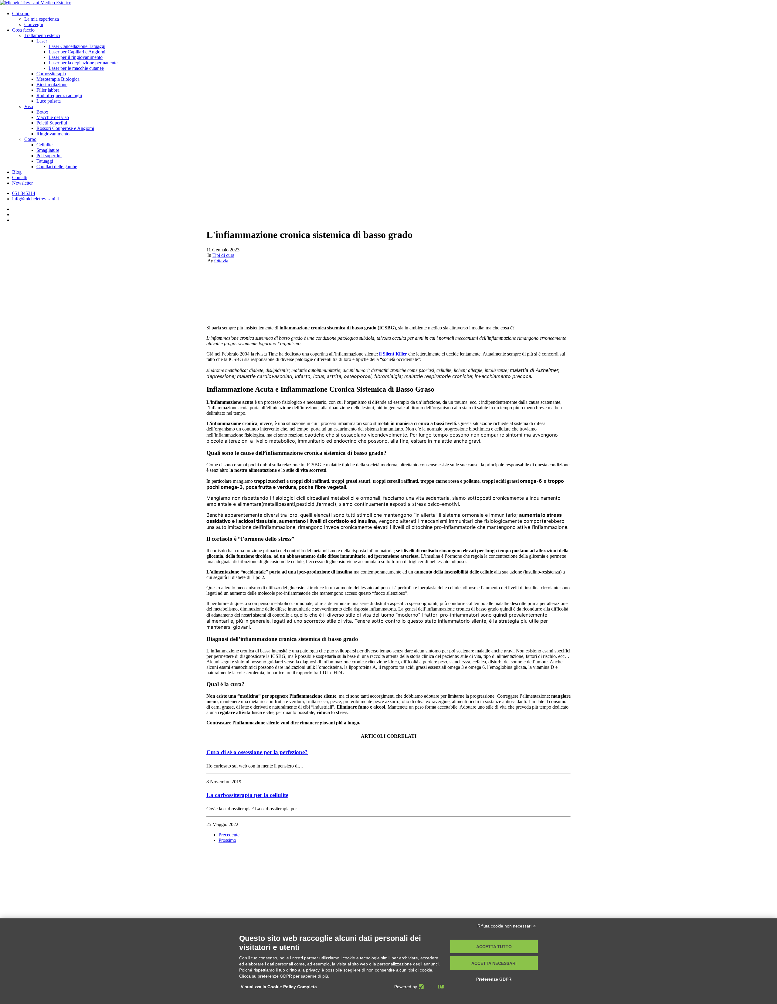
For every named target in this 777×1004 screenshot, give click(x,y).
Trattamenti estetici (42, 35)
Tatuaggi (44, 161)
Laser (41, 40)
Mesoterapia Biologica (58, 79)
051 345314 (223, 899)
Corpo (30, 139)
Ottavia (221, 260)
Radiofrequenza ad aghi (59, 95)
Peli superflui (49, 155)
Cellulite (44, 144)
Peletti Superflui (51, 122)
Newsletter (22, 182)
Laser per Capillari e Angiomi (77, 51)
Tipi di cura (223, 255)
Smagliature (47, 150)
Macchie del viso (52, 117)
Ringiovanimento (53, 133)
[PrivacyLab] (430, 987)
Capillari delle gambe (56, 166)
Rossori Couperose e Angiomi (65, 128)
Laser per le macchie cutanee (76, 68)
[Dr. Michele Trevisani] (388, 3)
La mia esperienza (41, 19)
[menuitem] (394, 19)
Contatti (19, 177)
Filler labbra (47, 90)
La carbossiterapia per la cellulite (247, 795)
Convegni (33, 24)
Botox (42, 111)
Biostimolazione (51, 84)
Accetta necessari (494, 963)
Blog (17, 172)
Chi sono (20, 13)
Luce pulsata (48, 101)
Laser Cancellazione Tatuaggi (77, 46)
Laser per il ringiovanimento (76, 57)
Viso (28, 106)
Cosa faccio (23, 29)
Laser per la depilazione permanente (83, 62)
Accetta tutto (494, 946)
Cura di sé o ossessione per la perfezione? (257, 752)
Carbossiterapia (51, 73)
